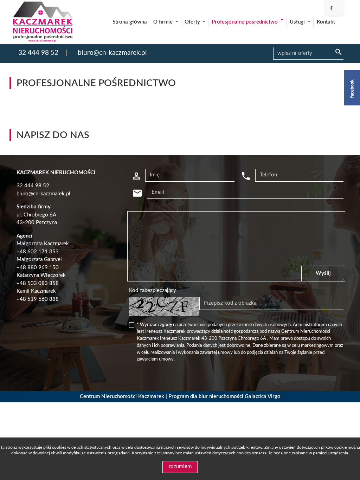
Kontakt (326, 22)
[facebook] (331, 8)
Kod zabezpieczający (152, 290)
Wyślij (323, 273)
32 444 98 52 (38, 53)
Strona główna (129, 22)
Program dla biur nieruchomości (206, 396)
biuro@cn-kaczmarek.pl (112, 53)
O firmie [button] (163, 22)
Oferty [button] (193, 22)
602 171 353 (43, 251)
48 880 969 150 (39, 267)
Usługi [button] (298, 22)
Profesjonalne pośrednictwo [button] (245, 22)
